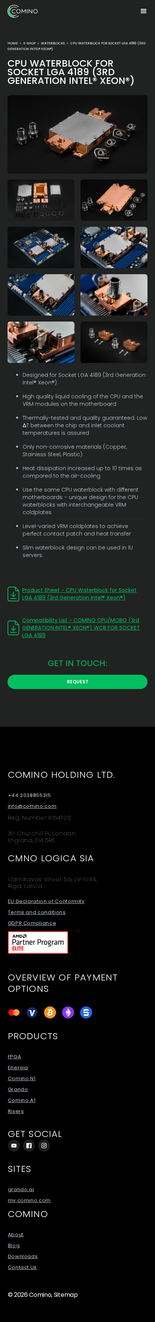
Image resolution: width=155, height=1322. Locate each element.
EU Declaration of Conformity (46, 902)
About (16, 1235)
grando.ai (21, 1190)
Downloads (23, 1257)
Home (13, 43)
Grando (18, 1090)
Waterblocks (53, 43)
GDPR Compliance (32, 923)
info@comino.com (32, 806)
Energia (18, 1068)
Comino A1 (22, 1100)
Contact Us (22, 1267)
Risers (16, 1111)
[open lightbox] (77, 134)
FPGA (14, 1057)
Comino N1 (22, 1079)
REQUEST (77, 681)
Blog (14, 1246)
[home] (23, 11)
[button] (143, 11)
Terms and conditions (37, 912)
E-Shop (29, 43)
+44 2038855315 (29, 795)
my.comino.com (29, 1201)
